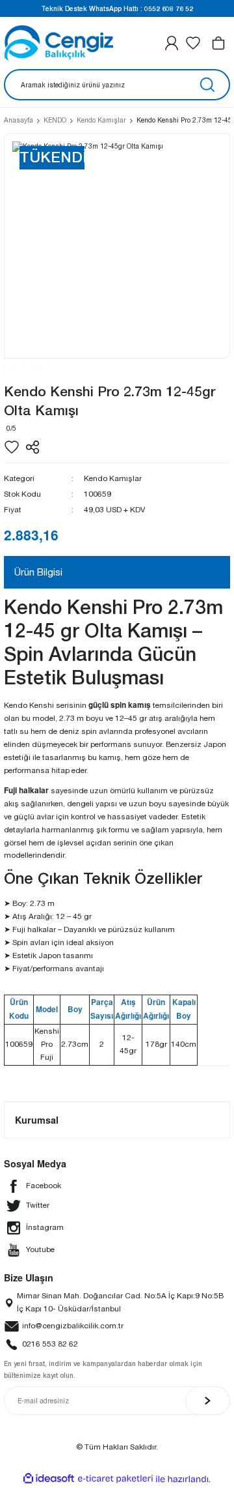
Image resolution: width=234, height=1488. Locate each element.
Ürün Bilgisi (38, 571)
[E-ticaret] (115, 1479)
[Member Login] (171, 43)
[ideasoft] (49, 1479)
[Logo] (58, 43)
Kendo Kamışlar (113, 478)
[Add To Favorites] (12, 447)
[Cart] (218, 43)
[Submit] (207, 1400)
